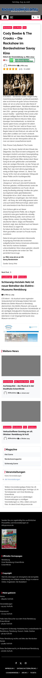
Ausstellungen (7, 277)
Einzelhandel (17, 427)
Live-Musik (17, 27)
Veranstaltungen (6, 604)
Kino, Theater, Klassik (21, 381)
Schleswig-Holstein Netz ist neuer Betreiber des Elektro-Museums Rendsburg (18, 286)
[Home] (5, 17)
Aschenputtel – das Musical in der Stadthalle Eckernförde (18, 387)
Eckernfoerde (8, 381)
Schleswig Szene (11, 464)
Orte (24, 27)
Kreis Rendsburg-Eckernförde (13, 562)
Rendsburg (22, 277)
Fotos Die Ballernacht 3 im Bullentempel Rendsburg (19, 648)
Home (2, 596)
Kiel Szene (9, 454)
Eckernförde (6, 565)
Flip (6, 60)
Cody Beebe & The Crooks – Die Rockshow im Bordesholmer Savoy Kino (19, 43)
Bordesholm (8, 27)
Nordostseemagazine (13, 459)
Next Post (5, 272)
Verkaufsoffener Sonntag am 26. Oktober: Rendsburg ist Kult (18, 432)
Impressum (4, 611)
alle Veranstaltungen (12, 479)
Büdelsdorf (7, 427)
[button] (34, 17)
